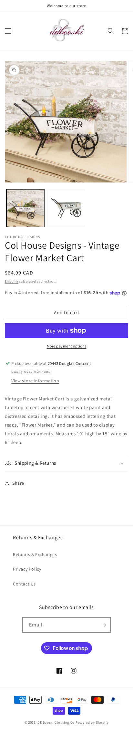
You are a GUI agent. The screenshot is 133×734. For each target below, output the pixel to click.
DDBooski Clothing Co (56, 722)
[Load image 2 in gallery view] (66, 208)
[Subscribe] (103, 625)
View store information (35, 381)
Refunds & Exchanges (35, 554)
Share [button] (18, 483)
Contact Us (24, 584)
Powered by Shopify (92, 722)
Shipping (11, 281)
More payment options (67, 346)
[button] (8, 31)
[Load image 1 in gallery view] (25, 208)
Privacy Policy (27, 569)
